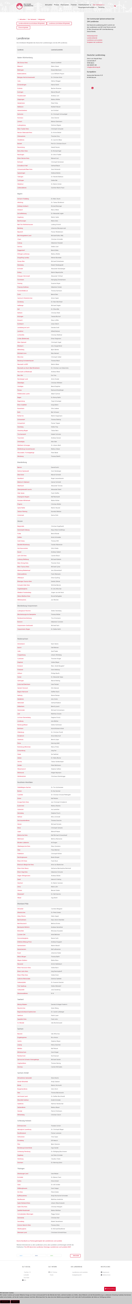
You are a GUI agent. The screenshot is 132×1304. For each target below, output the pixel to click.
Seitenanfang (110, 1289)
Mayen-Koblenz (22, 960)
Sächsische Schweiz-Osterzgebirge (28, 1059)
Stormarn (20, 1162)
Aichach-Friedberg (23, 199)
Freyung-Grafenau (23, 287)
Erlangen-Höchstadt (23, 276)
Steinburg (20, 1159)
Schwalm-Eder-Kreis (23, 585)
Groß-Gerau (21, 541)
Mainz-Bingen (21, 957)
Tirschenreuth (21, 434)
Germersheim (21, 946)
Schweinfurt (21, 423)
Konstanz (20, 118)
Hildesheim (20, 706)
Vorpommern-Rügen (23, 629)
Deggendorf (21, 250)
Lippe (19, 831)
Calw (19, 81)
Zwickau (20, 1067)
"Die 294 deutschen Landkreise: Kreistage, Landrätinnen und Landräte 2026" (47, 1247)
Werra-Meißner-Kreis (23, 596)
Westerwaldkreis (22, 993)
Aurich (19, 647)
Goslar (19, 677)
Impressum (105, 1272)
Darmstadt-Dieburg (23, 530)
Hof (18, 309)
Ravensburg (21, 147)
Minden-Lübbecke (23, 842)
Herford (19, 817)
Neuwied (20, 964)
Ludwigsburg (21, 125)
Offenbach (20, 578)
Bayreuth (20, 232)
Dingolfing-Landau (23, 258)
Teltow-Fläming (22, 511)
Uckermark (20, 515)
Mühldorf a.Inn (21, 353)
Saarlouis (20, 1015)
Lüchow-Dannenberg (24, 717)
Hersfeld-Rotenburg (23, 545)
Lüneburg (20, 721)
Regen (19, 397)
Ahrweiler (20, 909)
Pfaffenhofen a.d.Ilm (23, 394)
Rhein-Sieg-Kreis (22, 872)
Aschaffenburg (21, 213)
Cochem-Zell (21, 934)
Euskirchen (20, 806)
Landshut (20, 331)
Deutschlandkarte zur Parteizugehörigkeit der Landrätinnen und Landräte (39, 1241)
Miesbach (20, 346)
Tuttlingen (20, 180)
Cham (19, 239)
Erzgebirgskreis (22, 1037)
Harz (18, 1093)
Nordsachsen (21, 1056)
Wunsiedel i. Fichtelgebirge (25, 453)
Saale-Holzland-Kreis (23, 1203)
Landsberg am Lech (23, 327)
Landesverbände (92, 38)
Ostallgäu (20, 386)
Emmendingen (21, 85)
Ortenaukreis (21, 136)
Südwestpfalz (21, 982)
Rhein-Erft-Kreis (22, 861)
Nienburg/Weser (22, 725)
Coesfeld (20, 795)
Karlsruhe (20, 114)
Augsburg (20, 217)
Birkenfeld (20, 931)
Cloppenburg (21, 655)
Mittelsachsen (21, 1052)
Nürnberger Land (22, 379)
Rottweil (20, 162)
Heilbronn (20, 107)
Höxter (19, 824)
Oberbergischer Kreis (23, 846)
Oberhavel (20, 486)
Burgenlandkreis (22, 1089)
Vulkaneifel (20, 990)
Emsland (20, 666)
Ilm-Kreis (20, 1192)
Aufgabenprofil (77, 1275)
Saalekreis (20, 1104)
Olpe (18, 850)
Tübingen (20, 177)
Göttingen (20, 681)
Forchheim (20, 280)
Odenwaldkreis (22, 574)
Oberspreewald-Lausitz (24, 489)
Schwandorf (21, 419)
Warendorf (20, 894)
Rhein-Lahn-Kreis (22, 971)
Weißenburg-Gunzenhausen (26, 449)
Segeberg (20, 1155)
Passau (19, 390)
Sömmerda (20, 1218)
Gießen (19, 537)
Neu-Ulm (20, 375)
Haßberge (20, 305)
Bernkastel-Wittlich (23, 927)
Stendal (19, 1111)
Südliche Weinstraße (23, 979)
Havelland (20, 478)
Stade (19, 754)
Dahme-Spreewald (23, 471)
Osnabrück (20, 736)
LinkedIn (26, 1275)
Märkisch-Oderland (23, 482)
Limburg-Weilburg (23, 559)
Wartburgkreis (21, 1229)
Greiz (19, 1185)
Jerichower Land (22, 1096)
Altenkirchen (21, 912)
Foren (51, 1275)
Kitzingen (20, 316)
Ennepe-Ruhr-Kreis (23, 802)
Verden (19, 765)
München (20, 357)
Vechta (19, 762)
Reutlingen (20, 155)
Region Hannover (22, 692)
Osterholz (20, 739)
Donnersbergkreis (22, 938)
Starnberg (20, 427)
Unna (19, 887)
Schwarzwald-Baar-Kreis (24, 169)
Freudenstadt (21, 96)
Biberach (20, 66)
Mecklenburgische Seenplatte (26, 614)
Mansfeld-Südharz (23, 1100)
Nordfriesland (21, 1133)
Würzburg (20, 456)
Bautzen (19, 1034)
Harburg (19, 695)
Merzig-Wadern (22, 1004)
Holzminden (21, 710)
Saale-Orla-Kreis (22, 1207)
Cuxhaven (20, 659)
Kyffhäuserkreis (22, 1196)
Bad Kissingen (21, 221)
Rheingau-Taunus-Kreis (24, 581)
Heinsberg (20, 813)
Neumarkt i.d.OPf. (22, 364)
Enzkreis (19, 88)
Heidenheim (21, 103)
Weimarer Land (22, 1232)
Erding (19, 272)
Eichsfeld (20, 1177)
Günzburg (20, 302)
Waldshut (20, 184)
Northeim (20, 728)
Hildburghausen (22, 1188)
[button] (24, 1255)
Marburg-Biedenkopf (23, 570)
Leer (18, 714)
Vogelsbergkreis (22, 589)
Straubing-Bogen (22, 430)
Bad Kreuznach (22, 923)
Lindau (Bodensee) (23, 339)
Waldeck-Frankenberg (24, 592)
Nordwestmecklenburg (24, 618)
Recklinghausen (22, 857)
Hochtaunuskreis (22, 548)
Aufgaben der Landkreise (94, 42)
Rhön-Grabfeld (21, 405)
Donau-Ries (21, 261)
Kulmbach (20, 324)
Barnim (19, 467)
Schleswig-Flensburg (23, 1151)
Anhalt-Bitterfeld (22, 1082)
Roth (18, 412)
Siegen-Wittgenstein (23, 876)
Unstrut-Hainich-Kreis (24, 1225)
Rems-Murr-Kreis (22, 151)
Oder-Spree (20, 493)
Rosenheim (20, 408)
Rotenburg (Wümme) (23, 747)
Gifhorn (19, 673)
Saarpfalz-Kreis (21, 1019)
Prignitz (19, 504)
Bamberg (20, 228)
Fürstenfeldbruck (22, 291)
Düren (19, 798)
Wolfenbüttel (21, 776)
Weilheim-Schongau (23, 445)
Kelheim (19, 313)
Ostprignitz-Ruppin (23, 497)
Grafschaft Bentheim (23, 684)
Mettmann (20, 839)
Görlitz (19, 1041)
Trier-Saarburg (21, 986)
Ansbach (20, 210)
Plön (18, 1144)
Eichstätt (20, 269)
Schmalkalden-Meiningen (25, 1214)
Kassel (19, 552)
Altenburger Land (22, 1174)
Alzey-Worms (21, 916)
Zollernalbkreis (21, 188)
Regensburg (21, 401)
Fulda (19, 534)
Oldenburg (20, 732)
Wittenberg (21, 1115)
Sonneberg (20, 1221)
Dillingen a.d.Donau (23, 254)
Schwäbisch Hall (22, 166)
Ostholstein (21, 1137)
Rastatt (19, 144)
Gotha (19, 1181)
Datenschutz (106, 1275)
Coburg (19, 243)
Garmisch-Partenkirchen (24, 298)
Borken (19, 791)
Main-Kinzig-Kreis (22, 563)
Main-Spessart (21, 342)
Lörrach (19, 121)
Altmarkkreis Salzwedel (24, 1078)
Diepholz (20, 662)
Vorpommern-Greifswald (25, 625)
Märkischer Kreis (22, 835)
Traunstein (20, 438)
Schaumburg (21, 751)
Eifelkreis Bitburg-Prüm (24, 942)
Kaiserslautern (21, 949)
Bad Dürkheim (21, 920)
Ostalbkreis (20, 140)
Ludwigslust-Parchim (24, 611)
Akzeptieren (5, 1302)
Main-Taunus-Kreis (23, 567)
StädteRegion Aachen (24, 787)
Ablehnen (15, 1302)
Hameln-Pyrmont (22, 688)
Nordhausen (21, 1199)
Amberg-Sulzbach (22, 206)
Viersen (19, 890)
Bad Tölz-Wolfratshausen (25, 224)
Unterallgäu (21, 442)
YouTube (26, 1278)
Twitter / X (27, 1272)
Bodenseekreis (21, 74)
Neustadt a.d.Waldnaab (24, 372)
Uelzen (19, 758)
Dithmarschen (21, 1126)
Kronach (20, 320)
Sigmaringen (21, 173)
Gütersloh (20, 809)
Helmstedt (20, 703)
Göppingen (20, 99)
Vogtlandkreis (21, 1063)
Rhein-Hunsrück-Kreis (24, 968)
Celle (18, 651)
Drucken (76, 1256)
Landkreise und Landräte (94, 40)
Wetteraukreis (21, 600)
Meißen (19, 1048)
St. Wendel (20, 1023)
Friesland (20, 670)
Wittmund (20, 773)
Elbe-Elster (20, 475)
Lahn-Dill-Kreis (22, 556)
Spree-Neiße (21, 508)
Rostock (19, 622)
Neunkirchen (21, 1008)
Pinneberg (20, 1140)
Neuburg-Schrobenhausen (25, 361)
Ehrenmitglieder (23, 27)
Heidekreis (20, 699)
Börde (19, 1085)
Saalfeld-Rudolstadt (23, 1210)
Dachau (19, 247)
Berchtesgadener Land (24, 235)
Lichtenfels (20, 335)
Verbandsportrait (92, 36)
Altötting (20, 202)
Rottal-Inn (20, 416)
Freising (19, 283)
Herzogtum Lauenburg (24, 1129)
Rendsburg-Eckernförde (24, 1148)
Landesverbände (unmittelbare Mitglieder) (31, 23)
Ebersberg (20, 265)
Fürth (19, 294)
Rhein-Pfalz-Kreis (22, 975)
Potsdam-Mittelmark (23, 500)
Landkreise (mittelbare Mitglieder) (59, 23)
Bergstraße (20, 526)
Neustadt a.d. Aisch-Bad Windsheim (28, 368)
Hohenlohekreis (22, 110)
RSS (25, 1280)
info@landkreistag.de (93, 67)
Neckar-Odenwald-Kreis (24, 132)
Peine (19, 743)
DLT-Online (53, 1272)
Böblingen (20, 70)
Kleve (19, 828)
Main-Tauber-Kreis (23, 129)
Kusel (19, 953)
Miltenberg (20, 350)
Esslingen (20, 92)
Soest (19, 879)
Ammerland (21, 644)
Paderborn (20, 854)
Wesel (19, 898)
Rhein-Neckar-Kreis (23, 158)
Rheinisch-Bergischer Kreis (25, 865)
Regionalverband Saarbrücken (26, 1012)
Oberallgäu (20, 383)
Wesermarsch (21, 769)
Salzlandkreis (21, 1107)
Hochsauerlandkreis (23, 820)
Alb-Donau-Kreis (22, 63)
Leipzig (19, 1045)
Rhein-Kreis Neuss (23, 868)
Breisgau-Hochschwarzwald (26, 77)
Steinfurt (20, 883)
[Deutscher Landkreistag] (25, 6)
